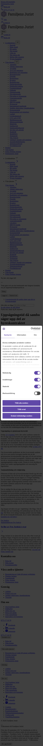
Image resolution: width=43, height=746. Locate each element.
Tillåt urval (22, 409)
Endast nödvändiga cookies (21, 416)
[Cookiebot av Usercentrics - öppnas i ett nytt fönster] (30, 328)
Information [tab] (21, 335)
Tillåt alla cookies (21, 403)
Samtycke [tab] (8, 335)
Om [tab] (35, 335)
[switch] (37, 379)
